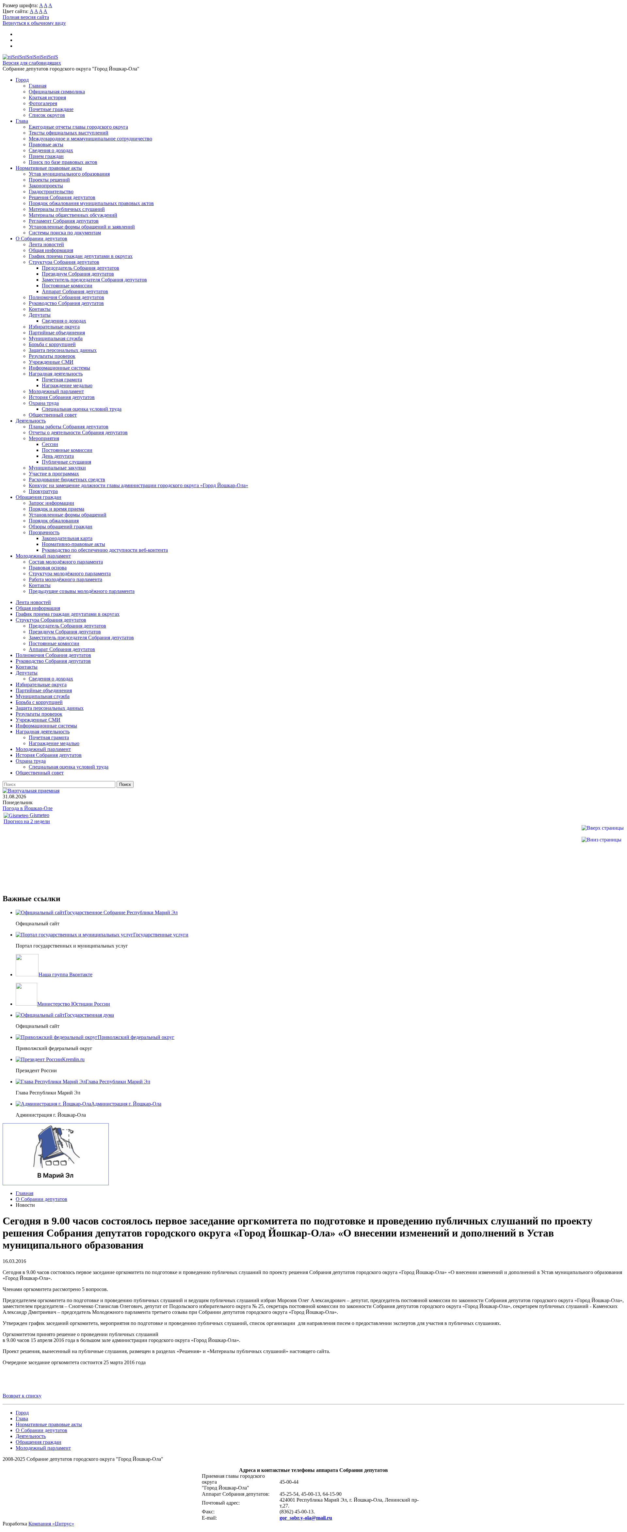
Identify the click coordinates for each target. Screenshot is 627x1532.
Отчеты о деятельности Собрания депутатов (78, 432)
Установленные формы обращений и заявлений (82, 227)
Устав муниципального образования (69, 174)
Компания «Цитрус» (51, 1523)
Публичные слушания (66, 462)
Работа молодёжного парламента (65, 579)
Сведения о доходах (51, 150)
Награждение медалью (67, 385)
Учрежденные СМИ (51, 362)
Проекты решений (49, 180)
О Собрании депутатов (41, 238)
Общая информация (51, 250)
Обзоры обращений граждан (60, 526)
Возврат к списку (22, 1395)
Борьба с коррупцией (52, 344)
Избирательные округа (54, 326)
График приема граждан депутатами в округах (81, 256)
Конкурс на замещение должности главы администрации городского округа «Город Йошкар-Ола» (138, 485)
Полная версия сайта (26, 17)
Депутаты (40, 315)
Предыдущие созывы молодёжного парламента (82, 591)
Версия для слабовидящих (32, 63)
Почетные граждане (51, 109)
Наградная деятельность (56, 373)
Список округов (47, 115)
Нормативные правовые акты (49, 168)
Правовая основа (48, 567)
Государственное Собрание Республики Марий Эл (121, 912)
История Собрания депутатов (62, 397)
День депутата (58, 456)
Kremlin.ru (73, 1059)
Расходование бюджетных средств (67, 479)
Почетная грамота (62, 379)
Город (22, 80)
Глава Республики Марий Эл (118, 1081)
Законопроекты (46, 185)
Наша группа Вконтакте (65, 974)
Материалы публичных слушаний (67, 209)
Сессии (50, 444)
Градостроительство (51, 191)
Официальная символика (57, 91)
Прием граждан (46, 156)
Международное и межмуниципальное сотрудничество (90, 138)
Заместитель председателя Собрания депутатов (94, 279)
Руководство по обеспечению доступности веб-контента (105, 550)
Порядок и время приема (56, 509)
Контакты (40, 309)
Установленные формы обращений (67, 515)
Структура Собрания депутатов (64, 262)
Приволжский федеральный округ (136, 1037)
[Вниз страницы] (601, 839)
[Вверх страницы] (603, 828)
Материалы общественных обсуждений (73, 215)
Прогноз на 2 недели (27, 821)
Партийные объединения (57, 332)
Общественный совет (53, 415)
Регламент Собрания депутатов (64, 221)
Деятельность (31, 420)
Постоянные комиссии (67, 285)
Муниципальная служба (56, 338)
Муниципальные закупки (57, 468)
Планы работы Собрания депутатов (68, 426)
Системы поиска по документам (65, 232)
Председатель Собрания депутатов (80, 268)
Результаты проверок (52, 356)
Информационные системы (59, 368)
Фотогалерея (43, 103)
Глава (22, 121)
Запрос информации (51, 503)
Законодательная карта (67, 538)
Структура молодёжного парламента (70, 573)
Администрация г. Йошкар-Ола (126, 1104)
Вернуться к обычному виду (34, 23)
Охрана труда (44, 403)
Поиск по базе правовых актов (63, 162)
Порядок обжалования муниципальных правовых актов (91, 203)
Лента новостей (46, 244)
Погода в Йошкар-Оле (28, 808)
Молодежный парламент (56, 391)
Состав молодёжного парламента (66, 562)
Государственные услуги (160, 934)
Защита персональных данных (63, 350)
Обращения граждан (38, 497)
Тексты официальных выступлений (68, 133)
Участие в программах (54, 473)
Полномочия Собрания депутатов (66, 297)
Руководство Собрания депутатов (66, 303)
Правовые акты (46, 144)
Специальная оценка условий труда (81, 409)
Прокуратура (43, 491)
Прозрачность (44, 532)
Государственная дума (89, 1015)
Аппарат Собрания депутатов (75, 291)
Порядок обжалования (54, 520)
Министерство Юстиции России (73, 1004)
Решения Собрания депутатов (62, 197)
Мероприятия (44, 438)
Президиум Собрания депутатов (78, 274)
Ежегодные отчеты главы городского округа (78, 127)
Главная (37, 85)
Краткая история (47, 97)
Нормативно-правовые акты (73, 544)
